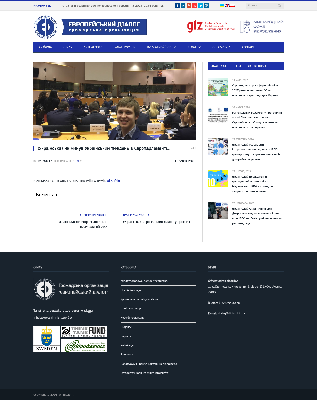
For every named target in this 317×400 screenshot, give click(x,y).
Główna (45, 47)
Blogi (192, 47)
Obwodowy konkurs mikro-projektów (144, 372)
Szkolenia (127, 354)
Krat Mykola (44, 161)
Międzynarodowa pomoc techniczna (144, 280)
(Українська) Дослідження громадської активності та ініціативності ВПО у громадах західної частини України (252, 184)
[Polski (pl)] (232, 6)
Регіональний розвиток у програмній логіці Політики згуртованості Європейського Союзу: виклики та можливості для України (257, 120)
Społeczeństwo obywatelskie (139, 299)
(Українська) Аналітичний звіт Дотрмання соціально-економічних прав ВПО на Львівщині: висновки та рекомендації (257, 216)
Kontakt (248, 47)
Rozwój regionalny (132, 317)
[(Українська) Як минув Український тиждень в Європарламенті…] (114, 102)
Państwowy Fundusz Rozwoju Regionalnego (149, 363)
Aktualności (94, 47)
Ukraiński (113, 180)
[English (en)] (227, 6)
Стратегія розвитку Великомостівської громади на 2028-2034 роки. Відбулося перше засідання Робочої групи (115, 5)
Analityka (123, 47)
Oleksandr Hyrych (185, 161)
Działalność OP (159, 47)
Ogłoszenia (221, 47)
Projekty (126, 327)
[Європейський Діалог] (90, 26)
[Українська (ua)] (222, 6)
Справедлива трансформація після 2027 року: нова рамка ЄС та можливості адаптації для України (255, 90)
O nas (67, 47)
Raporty (126, 336)
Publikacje (127, 345)
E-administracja (131, 308)
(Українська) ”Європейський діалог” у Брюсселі (156, 222)
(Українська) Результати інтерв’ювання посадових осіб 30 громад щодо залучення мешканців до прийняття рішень (256, 152)
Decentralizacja (131, 290)
